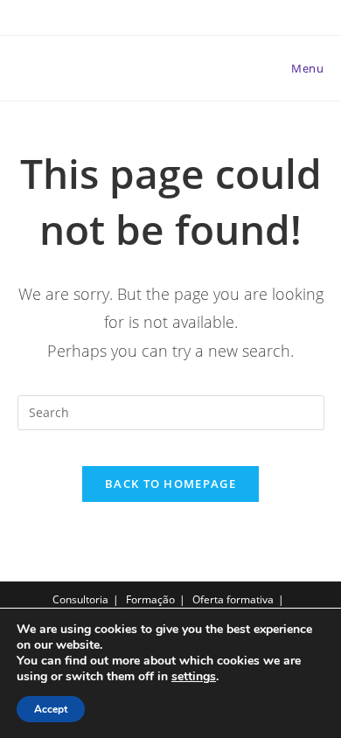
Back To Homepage (170, 483)
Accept (50, 709)
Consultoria (80, 599)
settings (193, 677)
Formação (150, 599)
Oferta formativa (233, 599)
